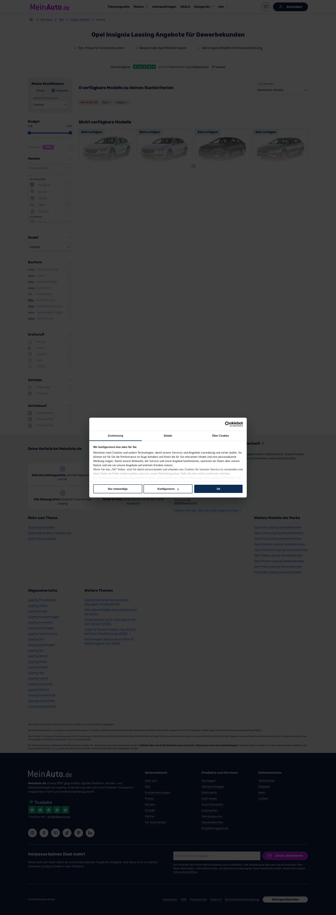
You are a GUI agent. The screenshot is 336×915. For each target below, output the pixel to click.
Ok (218, 488)
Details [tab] (168, 435)
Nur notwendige (118, 488)
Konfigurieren (166, 488)
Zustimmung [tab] (115, 435)
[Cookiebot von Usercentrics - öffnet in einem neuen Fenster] (227, 424)
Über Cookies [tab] (220, 435)
